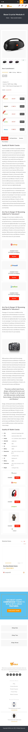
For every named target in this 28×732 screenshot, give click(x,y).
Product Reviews (14, 686)
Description (4, 138)
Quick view (14, 554)
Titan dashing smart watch (14, 708)
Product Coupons (14, 689)
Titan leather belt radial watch (14, 719)
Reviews (21, 138)
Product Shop (14, 691)
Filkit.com (11, 728)
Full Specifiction (13, 138)
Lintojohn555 (8, 89)
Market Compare (14, 694)
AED (25, 1)
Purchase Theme (14, 610)
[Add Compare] (6, 76)
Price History (5, 141)
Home (7, 18)
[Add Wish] (3, 76)
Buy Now (22, 98)
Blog (14, 683)
